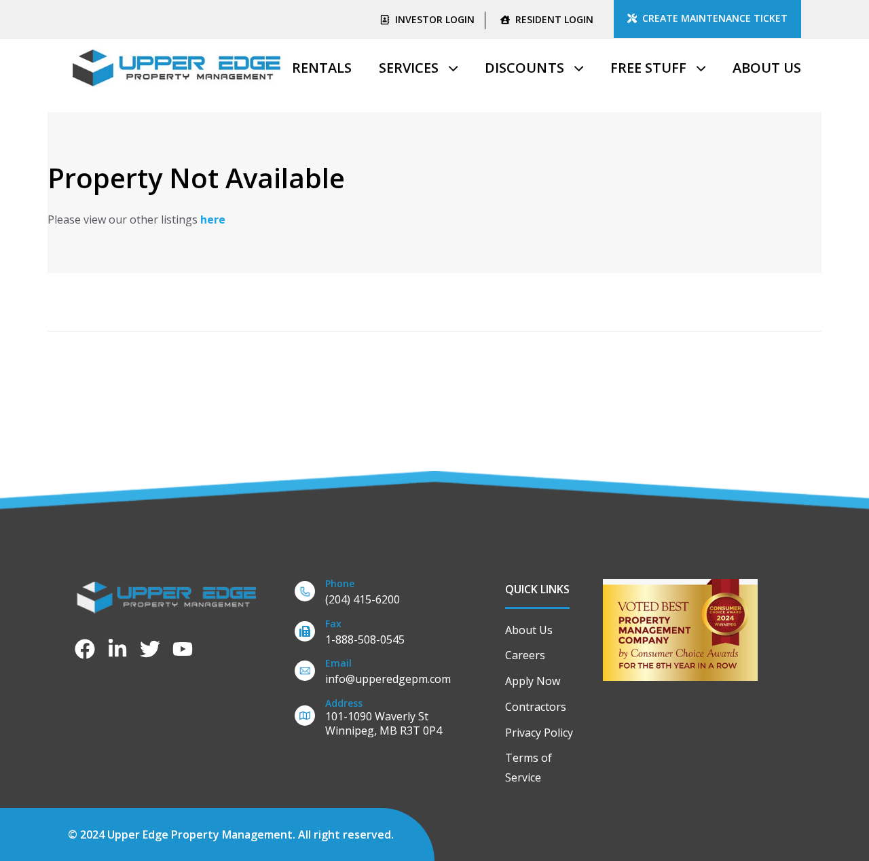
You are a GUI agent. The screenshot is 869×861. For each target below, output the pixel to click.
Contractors (535, 706)
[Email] (379, 673)
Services (409, 67)
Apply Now (532, 680)
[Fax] (379, 634)
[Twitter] (150, 649)
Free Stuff (648, 67)
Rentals (322, 67)
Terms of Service (528, 767)
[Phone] (379, 594)
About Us (767, 67)
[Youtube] (182, 649)
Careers (525, 655)
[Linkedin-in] (117, 649)
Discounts (524, 67)
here (212, 219)
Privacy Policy (539, 732)
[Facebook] (85, 649)
